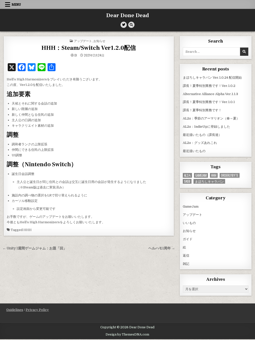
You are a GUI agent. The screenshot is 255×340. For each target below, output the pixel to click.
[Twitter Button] (124, 25)
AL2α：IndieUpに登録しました (206, 126)
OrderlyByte (229, 175)
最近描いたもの (194, 151)
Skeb (187, 181)
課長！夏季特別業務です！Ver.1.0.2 (209, 86)
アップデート (83, 41)
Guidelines (14, 310)
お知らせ (99, 41)
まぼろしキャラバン (209, 181)
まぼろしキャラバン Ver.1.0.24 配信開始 (212, 77)
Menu (16, 4)
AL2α (187, 175)
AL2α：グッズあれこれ (200, 143)
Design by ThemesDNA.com (127, 334)
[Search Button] (131, 25)
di (75, 55)
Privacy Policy (37, 310)
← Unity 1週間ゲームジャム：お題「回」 (34, 248)
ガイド (187, 239)
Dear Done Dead (127, 15)
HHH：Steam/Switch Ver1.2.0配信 (88, 48)
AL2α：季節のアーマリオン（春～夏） (211, 118)
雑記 (186, 264)
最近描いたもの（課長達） (202, 135)
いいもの (189, 223)
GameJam (201, 175)
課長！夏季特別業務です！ (202, 110)
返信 (186, 255)
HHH (27, 230)
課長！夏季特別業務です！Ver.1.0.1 (209, 102)
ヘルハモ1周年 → (161, 248)
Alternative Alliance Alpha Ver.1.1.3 (210, 94)
